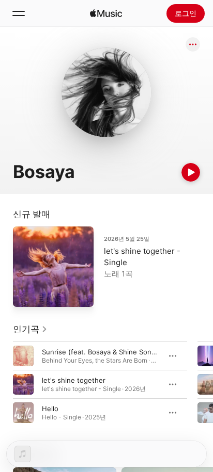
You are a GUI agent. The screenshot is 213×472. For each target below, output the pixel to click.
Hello (50, 408)
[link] (30, 329)
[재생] (190, 172)
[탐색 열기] (18, 13)
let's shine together (73, 380)
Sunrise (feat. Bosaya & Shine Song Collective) (117, 352)
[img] (106, 13)
